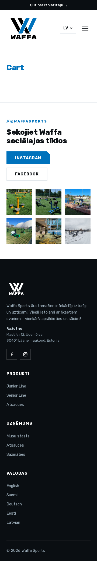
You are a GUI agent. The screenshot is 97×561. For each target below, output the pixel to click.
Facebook (27, 174)
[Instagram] (25, 354)
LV (65, 28)
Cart (15, 67)
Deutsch (14, 504)
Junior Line (16, 386)
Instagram (28, 157)
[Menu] (85, 28)
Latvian (13, 522)
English (12, 485)
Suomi (12, 494)
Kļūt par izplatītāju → (48, 5)
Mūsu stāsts (18, 436)
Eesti (11, 513)
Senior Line (16, 395)
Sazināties (15, 454)
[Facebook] (11, 354)
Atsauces (15, 404)
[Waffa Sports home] (23, 28)
